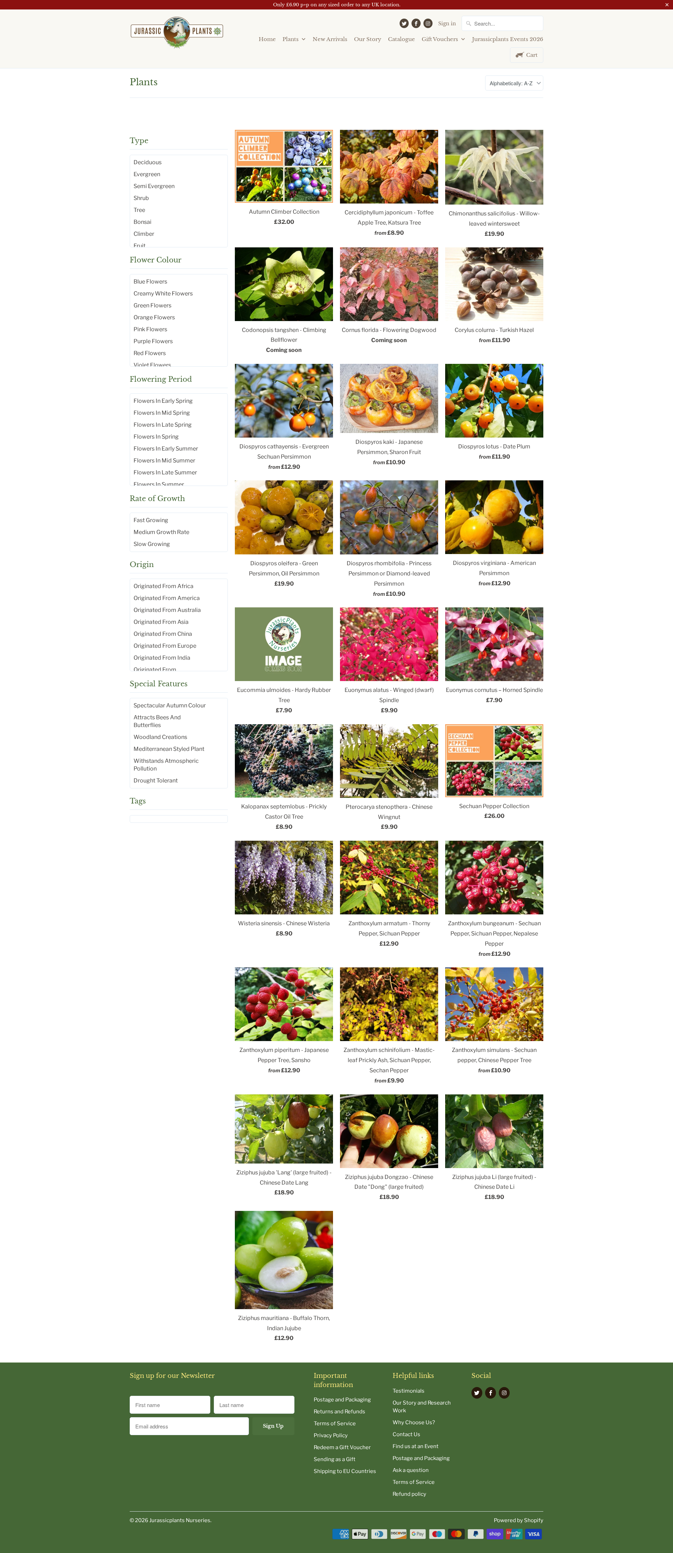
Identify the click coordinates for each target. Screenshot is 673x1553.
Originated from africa (163, 586)
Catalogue (401, 39)
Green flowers (152, 305)
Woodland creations (160, 737)
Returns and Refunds (339, 1411)
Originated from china (163, 634)
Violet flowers (152, 365)
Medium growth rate (161, 532)
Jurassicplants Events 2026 (507, 39)
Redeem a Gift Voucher (342, 1447)
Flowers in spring (156, 436)
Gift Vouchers (441, 39)
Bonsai (142, 222)
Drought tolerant (156, 780)
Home (267, 39)
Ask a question (411, 1470)
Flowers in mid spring (162, 412)
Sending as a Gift (334, 1459)
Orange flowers (154, 317)
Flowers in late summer (165, 472)
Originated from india (162, 657)
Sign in (447, 23)
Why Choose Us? (414, 1422)
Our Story (367, 39)
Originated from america (167, 598)
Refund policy (409, 1494)
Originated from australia (167, 610)
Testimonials (408, 1391)
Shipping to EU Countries (345, 1471)
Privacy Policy (331, 1435)
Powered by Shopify (518, 1520)
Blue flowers (150, 281)
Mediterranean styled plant (169, 749)
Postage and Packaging (342, 1400)
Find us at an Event (416, 1446)
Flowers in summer (159, 484)
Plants (291, 39)
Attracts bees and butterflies (157, 721)
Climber (144, 234)
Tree (139, 210)
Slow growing (152, 544)
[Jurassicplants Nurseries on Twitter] (404, 23)
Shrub (141, 198)
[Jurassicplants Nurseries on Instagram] (428, 23)
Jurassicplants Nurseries (179, 1520)
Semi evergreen (154, 186)
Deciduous (148, 162)
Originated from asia (161, 622)
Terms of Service (335, 1423)
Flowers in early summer (166, 448)
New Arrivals (330, 39)
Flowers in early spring (163, 401)
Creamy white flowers (163, 293)
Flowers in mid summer (164, 460)
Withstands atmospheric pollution (166, 765)
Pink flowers (150, 329)
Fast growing (151, 520)
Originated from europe (165, 645)
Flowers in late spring (163, 424)
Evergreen (147, 174)
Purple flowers (153, 341)
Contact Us (406, 1434)
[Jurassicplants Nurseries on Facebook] (416, 23)
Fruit (139, 245)
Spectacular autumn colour (170, 705)
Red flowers (150, 353)
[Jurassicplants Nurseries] (177, 35)
